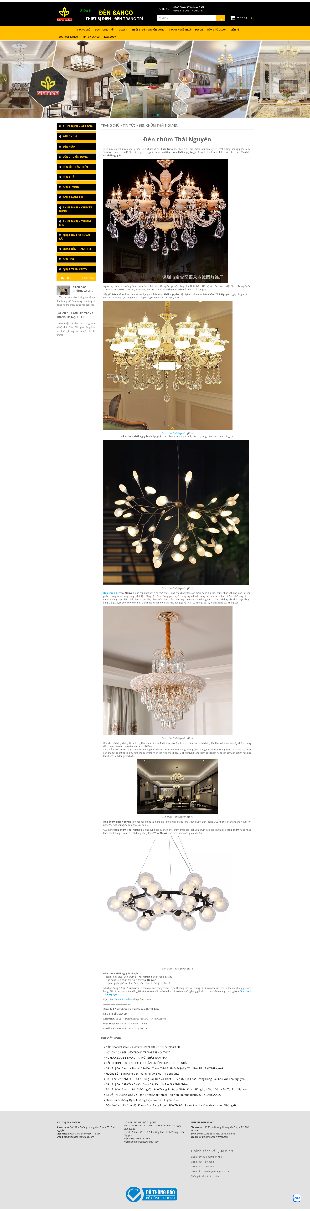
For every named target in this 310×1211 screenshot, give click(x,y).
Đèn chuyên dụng (75, 157)
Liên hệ (235, 29)
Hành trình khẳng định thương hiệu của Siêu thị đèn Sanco (143, 1100)
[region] (155, 79)
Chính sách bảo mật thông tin (206, 1156)
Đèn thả (68, 177)
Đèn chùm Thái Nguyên (174, 433)
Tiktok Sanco (91, 36)
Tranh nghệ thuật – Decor (186, 29)
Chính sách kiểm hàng (202, 1161)
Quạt (122, 29)
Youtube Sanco (68, 36)
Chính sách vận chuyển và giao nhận (210, 1171)
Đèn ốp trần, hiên (75, 167)
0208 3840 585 (182, 7)
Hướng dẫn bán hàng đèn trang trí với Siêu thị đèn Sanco (143, 1073)
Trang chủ (83, 29)
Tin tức (129, 125)
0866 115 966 (181, 10)
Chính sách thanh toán (202, 1166)
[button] (5, 79)
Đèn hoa (68, 259)
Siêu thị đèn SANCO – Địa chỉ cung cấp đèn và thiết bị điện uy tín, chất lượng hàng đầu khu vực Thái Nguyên (175, 1079)
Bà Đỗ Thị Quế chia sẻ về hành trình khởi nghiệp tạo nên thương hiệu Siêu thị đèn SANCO (163, 1095)
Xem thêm (88, 277)
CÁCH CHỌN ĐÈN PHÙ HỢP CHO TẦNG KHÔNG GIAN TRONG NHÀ (146, 1063)
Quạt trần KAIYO (74, 269)
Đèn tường (70, 187)
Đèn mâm (68, 146)
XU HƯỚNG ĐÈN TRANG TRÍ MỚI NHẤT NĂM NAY (136, 1057)
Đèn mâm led (122, 999)
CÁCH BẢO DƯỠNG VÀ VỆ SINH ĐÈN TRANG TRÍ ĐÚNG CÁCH (143, 1047)
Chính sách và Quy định (212, 1151)
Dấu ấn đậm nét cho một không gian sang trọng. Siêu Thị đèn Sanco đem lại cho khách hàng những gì (171, 1105)
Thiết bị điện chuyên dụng (148, 29)
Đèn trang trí (104, 29)
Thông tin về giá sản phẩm (205, 1176)
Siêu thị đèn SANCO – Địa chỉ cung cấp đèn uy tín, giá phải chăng (147, 1084)
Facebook (110, 36)
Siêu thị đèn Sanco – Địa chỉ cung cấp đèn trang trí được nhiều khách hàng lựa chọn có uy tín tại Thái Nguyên (177, 1089)
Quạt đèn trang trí (76, 249)
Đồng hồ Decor (216, 29)
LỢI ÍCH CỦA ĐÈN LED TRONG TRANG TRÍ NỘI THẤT (138, 1052)
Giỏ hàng (244, 17)
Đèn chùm (69, 136)
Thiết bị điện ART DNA (77, 126)
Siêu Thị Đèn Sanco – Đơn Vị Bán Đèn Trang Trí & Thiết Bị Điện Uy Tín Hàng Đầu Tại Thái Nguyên (165, 1068)
